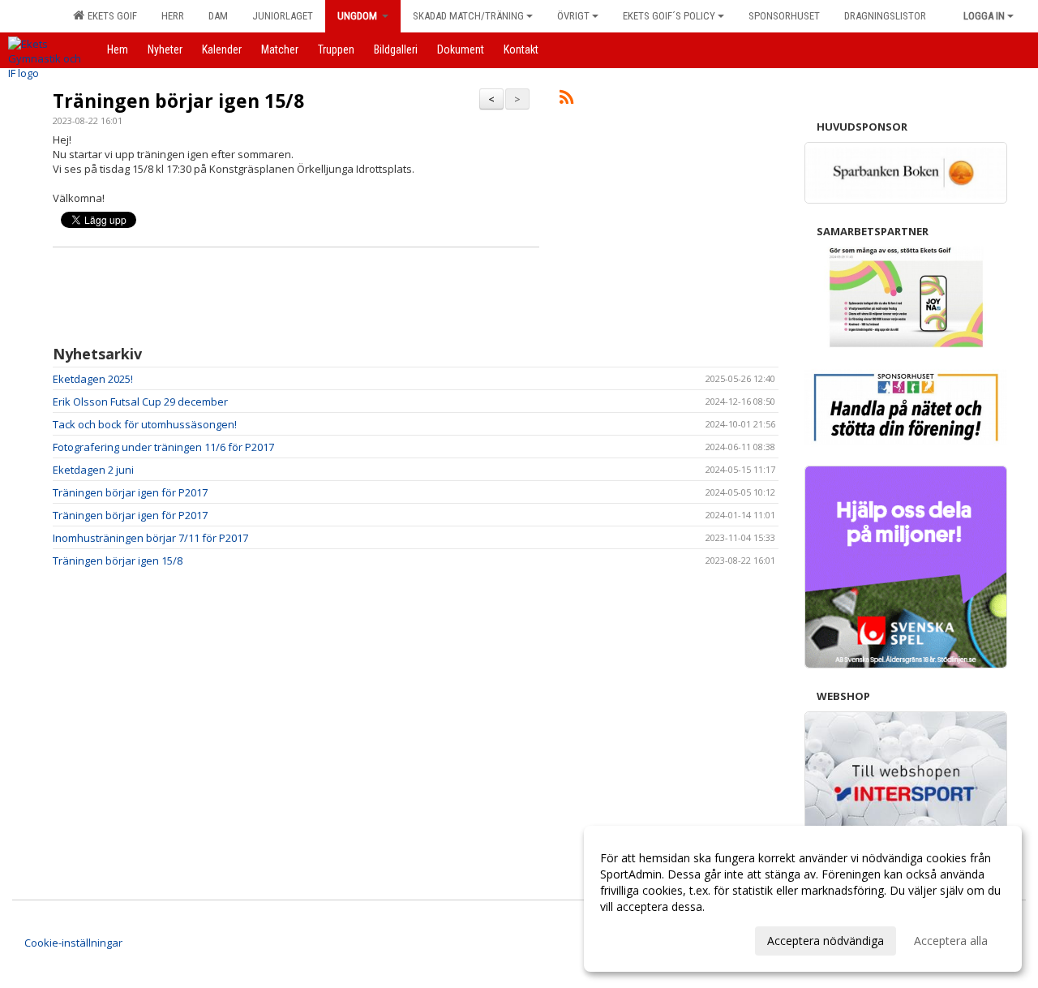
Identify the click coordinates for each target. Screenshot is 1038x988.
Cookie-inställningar (73, 942)
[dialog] (803, 899)
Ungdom (358, 16)
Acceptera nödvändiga (825, 940)
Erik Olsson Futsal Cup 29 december (140, 401)
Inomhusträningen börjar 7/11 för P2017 (150, 538)
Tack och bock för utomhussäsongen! (145, 424)
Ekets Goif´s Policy (669, 16)
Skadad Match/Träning (468, 16)
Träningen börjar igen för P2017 (130, 492)
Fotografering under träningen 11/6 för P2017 (163, 447)
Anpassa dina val (644, 938)
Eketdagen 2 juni (93, 469)
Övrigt (573, 16)
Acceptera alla (951, 940)
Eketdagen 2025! (93, 379)
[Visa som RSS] (566, 99)
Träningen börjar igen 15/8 (178, 101)
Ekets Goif (110, 16)
